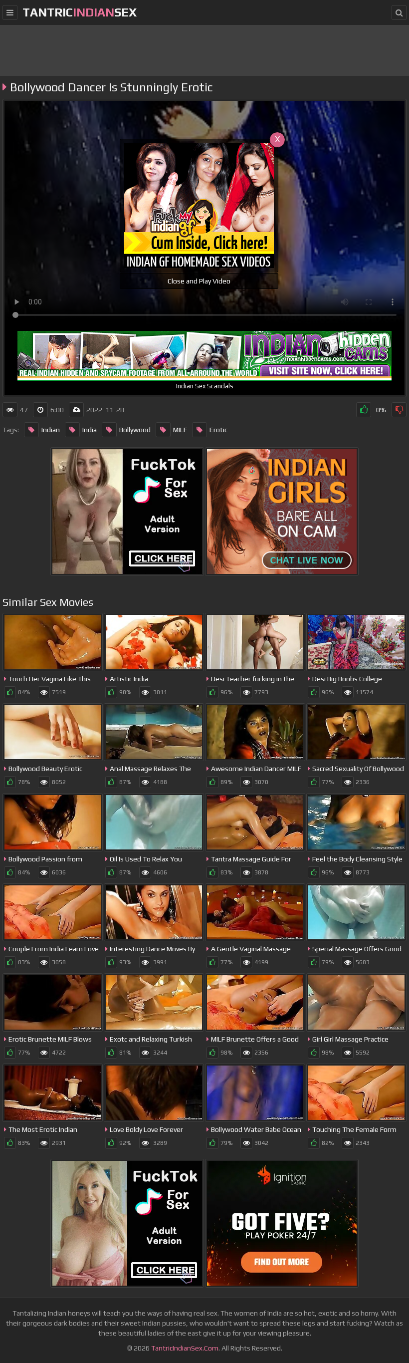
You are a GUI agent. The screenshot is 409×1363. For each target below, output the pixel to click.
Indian (50, 430)
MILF (180, 430)
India (89, 430)
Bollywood (135, 430)
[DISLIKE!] (399, 409)
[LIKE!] (363, 409)
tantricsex (79, 12)
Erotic (218, 430)
